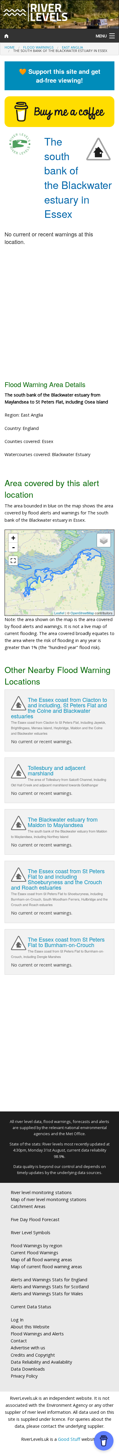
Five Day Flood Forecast (35, 1219)
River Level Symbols (30, 1232)
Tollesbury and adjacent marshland (56, 770)
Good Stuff (69, 1439)
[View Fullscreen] (13, 560)
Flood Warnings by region (36, 1245)
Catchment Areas (28, 1206)
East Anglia (72, 47)
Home (10, 47)
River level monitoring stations (41, 1192)
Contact (19, 1341)
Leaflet (59, 612)
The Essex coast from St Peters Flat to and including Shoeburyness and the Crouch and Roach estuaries (58, 879)
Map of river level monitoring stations (48, 1199)
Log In (17, 1320)
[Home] (44, 36)
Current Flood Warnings (34, 1252)
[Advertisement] (59, 313)
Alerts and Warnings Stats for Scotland (50, 1286)
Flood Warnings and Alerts (37, 1334)
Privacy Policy (24, 1376)
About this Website (30, 1327)
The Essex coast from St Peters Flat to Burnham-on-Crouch (66, 942)
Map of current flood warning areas (46, 1266)
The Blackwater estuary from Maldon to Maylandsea (63, 822)
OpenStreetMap (82, 612)
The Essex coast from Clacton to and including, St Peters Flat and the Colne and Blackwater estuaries (59, 707)
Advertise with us (28, 1348)
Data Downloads (28, 1369)
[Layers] (103, 540)
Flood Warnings (38, 47)
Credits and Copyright (33, 1355)
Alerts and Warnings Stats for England (49, 1280)
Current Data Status (31, 1307)
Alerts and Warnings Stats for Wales (47, 1293)
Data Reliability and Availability (41, 1362)
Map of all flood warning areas (41, 1259)
